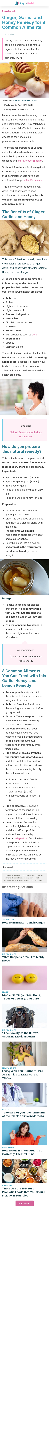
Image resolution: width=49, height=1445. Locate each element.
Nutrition (7, 1186)
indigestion (20, 838)
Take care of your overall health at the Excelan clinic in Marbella (23, 1114)
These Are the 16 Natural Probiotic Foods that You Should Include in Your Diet (23, 1192)
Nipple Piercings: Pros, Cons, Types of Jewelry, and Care (21, 996)
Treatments (8, 920)
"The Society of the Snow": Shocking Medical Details (20, 1034)
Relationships (9, 1068)
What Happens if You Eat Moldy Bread (23, 958)
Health (5, 1110)
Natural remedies (9, 11)
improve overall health (30, 160)
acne (34, 334)
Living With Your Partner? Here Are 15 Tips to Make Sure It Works (22, 1074)
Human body (8, 1148)
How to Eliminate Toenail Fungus (23, 922)
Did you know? (9, 954)
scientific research (34, 180)
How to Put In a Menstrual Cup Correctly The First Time (22, 1152)
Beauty (5, 992)
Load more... (24, 1203)
